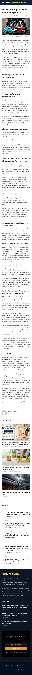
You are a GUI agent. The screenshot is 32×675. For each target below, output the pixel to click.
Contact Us (26, 669)
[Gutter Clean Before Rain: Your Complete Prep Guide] (16, 482)
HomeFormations (12, 665)
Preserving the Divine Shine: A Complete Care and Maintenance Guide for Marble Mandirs (16, 443)
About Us (7, 669)
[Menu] (3, 2)
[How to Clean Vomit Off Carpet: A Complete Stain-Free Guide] (16, 457)
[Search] (29, 2)
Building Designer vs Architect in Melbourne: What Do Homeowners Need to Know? (17, 535)
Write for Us (17, 671)
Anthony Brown (6, 15)
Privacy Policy (15, 654)
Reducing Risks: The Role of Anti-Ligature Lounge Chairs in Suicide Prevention (16, 548)
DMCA (12, 669)
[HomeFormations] (16, 2)
